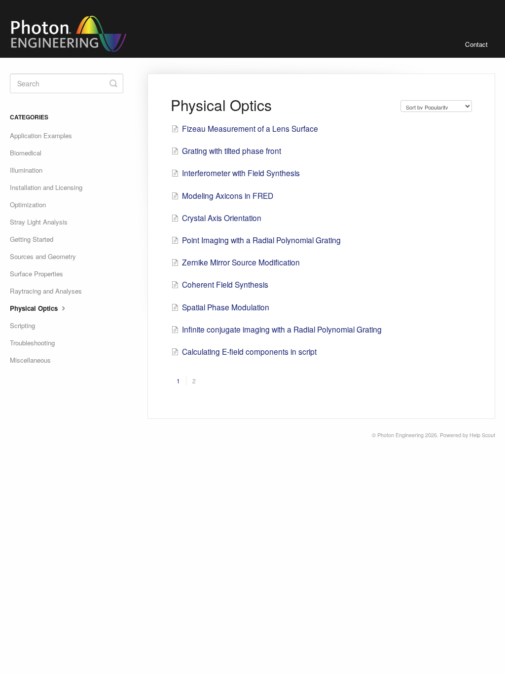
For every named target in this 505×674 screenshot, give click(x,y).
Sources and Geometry (43, 256)
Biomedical (25, 152)
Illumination (26, 170)
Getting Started (31, 239)
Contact (476, 44)
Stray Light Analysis (39, 221)
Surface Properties (36, 273)
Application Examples (41, 135)
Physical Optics (35, 308)
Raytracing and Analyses (46, 291)
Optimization (28, 204)
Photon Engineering (400, 435)
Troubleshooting (32, 342)
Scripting (22, 325)
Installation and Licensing (46, 187)
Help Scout (482, 435)
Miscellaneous (30, 360)
